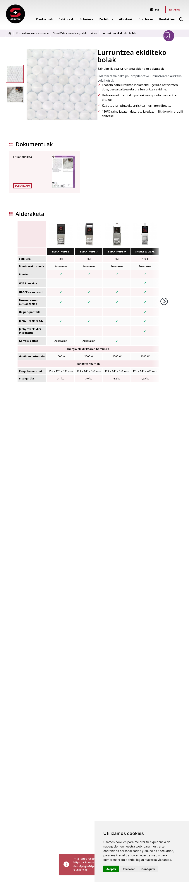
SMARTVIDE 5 (61, 251)
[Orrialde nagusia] (15, 14)
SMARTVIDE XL (145, 251)
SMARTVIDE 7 (89, 251)
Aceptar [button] (111, 869)
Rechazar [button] (129, 869)
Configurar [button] (148, 869)
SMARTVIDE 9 (117, 251)
